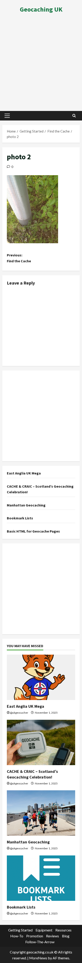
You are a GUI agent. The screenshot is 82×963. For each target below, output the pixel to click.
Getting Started (20, 930)
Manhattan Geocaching (26, 505)
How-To (16, 936)
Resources (63, 930)
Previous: (19, 258)
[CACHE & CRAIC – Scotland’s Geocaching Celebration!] (41, 742)
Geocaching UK (41, 9)
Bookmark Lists (20, 518)
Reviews (52, 936)
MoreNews (38, 958)
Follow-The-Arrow (39, 942)
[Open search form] (74, 115)
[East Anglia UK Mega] (41, 677)
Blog (65, 936)
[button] (7, 115)
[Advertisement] (41, 64)
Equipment (44, 930)
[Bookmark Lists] (41, 878)
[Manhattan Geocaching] (41, 813)
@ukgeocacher (19, 712)
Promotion (34, 936)
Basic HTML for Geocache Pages (33, 531)
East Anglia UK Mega (24, 473)
